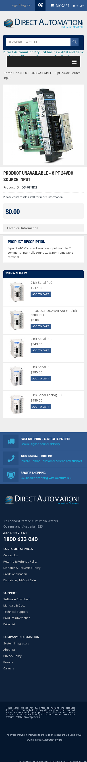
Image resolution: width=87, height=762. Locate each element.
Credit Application (15, 574)
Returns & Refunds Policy (20, 561)
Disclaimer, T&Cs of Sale (19, 580)
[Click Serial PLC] (17, 292)
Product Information (16, 618)
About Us (9, 650)
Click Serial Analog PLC (47, 395)
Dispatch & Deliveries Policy (22, 568)
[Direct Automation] (43, 23)
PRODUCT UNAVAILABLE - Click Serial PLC (54, 313)
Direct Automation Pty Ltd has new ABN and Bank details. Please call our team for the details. (43, 54)
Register (26, 5)
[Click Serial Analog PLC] (17, 404)
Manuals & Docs (14, 605)
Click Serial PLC (41, 282)
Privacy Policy (12, 656)
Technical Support (15, 612)
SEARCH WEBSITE (74, 42)
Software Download (16, 599)
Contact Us (10, 555)
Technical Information (22, 228)
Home (7, 73)
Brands (8, 662)
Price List (9, 624)
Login (14, 5)
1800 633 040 (30, 456)
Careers (8, 668)
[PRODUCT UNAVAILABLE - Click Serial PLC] (17, 320)
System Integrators (16, 643)
